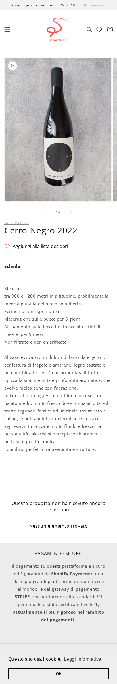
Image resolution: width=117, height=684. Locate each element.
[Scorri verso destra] (71, 212)
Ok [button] (58, 674)
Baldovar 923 (16, 223)
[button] (7, 29)
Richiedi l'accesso (89, 5)
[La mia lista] (99, 29)
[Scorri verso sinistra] (46, 212)
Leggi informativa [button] (82, 659)
